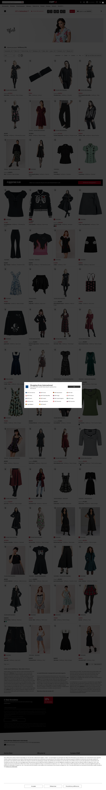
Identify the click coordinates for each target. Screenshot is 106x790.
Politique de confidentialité (11, 766)
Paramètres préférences (72, 786)
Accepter (33, 786)
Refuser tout (53, 786)
